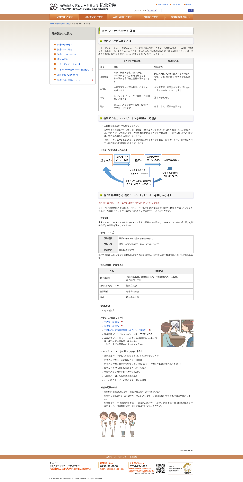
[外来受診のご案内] (92, 17)
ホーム (52, 24)
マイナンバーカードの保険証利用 (73, 69)
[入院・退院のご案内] (121, 17)
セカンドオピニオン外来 (69, 64)
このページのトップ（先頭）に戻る (186, 450)
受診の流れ (62, 59)
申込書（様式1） (112, 322)
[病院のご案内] (150, 17)
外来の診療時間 (64, 44)
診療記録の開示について (69, 80)
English (189, 4)
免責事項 (133, 457)
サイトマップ (177, 4)
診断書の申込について (67, 75)
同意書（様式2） (112, 326)
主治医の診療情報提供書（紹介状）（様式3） (125, 330)
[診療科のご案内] (64, 17)
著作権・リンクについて (116, 457)
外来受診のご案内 (63, 24)
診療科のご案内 (64, 49)
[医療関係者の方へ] (179, 17)
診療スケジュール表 (66, 54)
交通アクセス (163, 4)
